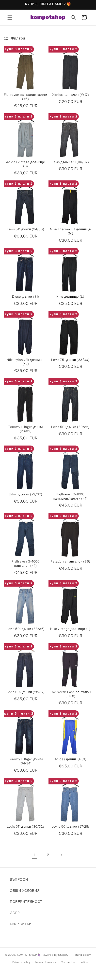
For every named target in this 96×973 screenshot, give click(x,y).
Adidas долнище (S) (70, 760)
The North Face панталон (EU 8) (70, 694)
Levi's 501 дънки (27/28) (70, 827)
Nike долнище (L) (70, 297)
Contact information (74, 962)
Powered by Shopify (55, 955)
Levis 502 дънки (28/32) (25, 692)
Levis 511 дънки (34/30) (25, 230)
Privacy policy (21, 962)
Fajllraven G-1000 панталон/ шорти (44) (70, 497)
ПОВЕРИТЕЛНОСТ (26, 901)
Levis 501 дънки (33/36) (25, 629)
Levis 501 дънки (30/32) (70, 427)
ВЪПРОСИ (19, 879)
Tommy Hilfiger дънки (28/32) (25, 429)
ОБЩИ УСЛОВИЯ (25, 890)
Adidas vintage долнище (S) (25, 164)
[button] (9, 17)
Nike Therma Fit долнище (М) (70, 232)
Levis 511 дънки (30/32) (25, 827)
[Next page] (61, 855)
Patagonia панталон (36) (70, 562)
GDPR (14, 913)
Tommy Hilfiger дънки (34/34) (25, 762)
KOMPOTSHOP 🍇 (29, 955)
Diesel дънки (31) (25, 297)
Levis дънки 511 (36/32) (70, 162)
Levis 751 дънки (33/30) (70, 360)
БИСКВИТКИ (21, 924)
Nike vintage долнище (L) (70, 629)
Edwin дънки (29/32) (25, 495)
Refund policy (82, 955)
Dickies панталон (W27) (70, 95)
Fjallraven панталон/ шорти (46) (25, 97)
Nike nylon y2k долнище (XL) (26, 362)
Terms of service (46, 962)
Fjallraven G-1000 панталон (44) (25, 564)
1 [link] (34, 855)
